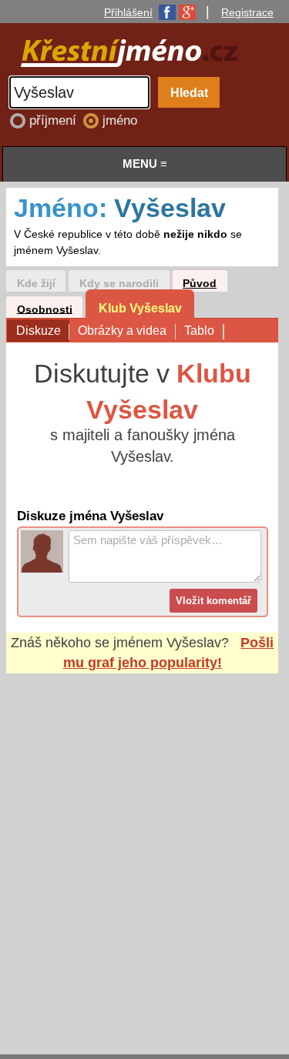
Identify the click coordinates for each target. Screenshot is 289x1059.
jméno (119, 120)
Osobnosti (44, 309)
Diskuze (38, 330)
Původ (200, 283)
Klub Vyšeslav (140, 308)
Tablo (199, 330)
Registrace (247, 12)
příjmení (54, 120)
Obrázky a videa (122, 330)
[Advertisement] (144, 849)
